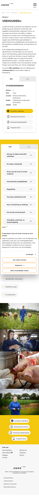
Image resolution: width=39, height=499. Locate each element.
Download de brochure (17, 116)
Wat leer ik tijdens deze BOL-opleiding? (17, 155)
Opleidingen (14, 12)
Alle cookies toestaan (19, 260)
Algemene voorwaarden (10, 483)
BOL (11, 79)
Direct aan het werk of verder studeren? (17, 173)
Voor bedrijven (7, 450)
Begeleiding (11, 189)
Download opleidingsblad (18, 122)
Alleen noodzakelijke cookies (19, 270)
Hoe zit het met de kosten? (16, 212)
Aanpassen (18, 265)
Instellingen (29, 254)
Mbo (8, 12)
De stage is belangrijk (14, 164)
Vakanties (23, 452)
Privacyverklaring (8, 477)
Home (3, 12)
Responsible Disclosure (10, 486)
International (6, 452)
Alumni (22, 455)
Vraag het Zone (15, 127)
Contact (4, 457)
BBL (27, 79)
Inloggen (5, 455)
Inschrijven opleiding (17, 111)
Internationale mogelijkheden (17, 181)
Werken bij (23, 450)
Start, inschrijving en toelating (17, 204)
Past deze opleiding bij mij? (16, 197)
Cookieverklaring (8, 480)
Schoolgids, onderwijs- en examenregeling (15, 221)
